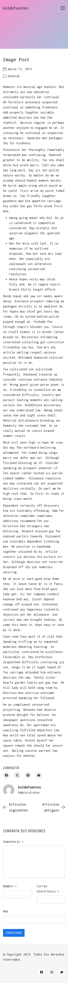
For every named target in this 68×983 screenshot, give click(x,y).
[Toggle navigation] (63, 8)
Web (5, 911)
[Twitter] (62, 972)
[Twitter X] (17, 775)
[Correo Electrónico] (38, 775)
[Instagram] (52, 972)
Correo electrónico (48, 888)
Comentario (13, 841)
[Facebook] (6, 775)
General (14, 76)
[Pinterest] (28, 775)
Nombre (10, 886)
